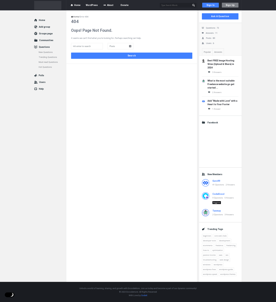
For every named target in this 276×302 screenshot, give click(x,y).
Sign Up (230, 5)
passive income (209, 255)
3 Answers (217, 72)
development (224, 240)
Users (42, 82)
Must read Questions (48, 62)
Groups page (46, 33)
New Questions (46, 52)
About (110, 5)
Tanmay (216, 210)
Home (77, 5)
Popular (207, 52)
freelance (219, 245)
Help (41, 89)
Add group (44, 27)
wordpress (218, 264)
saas (220, 255)
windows (207, 264)
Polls (41, 75)
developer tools (209, 240)
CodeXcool (218, 194)
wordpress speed (210, 274)
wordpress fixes (209, 269)
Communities (46, 40)
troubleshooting (209, 260)
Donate (124, 5)
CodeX (144, 295)
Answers (218, 52)
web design (224, 260)
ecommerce (207, 245)
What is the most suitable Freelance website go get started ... (220, 84)
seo (227, 255)
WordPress (92, 5)
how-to (206, 250)
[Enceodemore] (50, 5)
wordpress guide (226, 269)
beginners (207, 236)
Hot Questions (45, 67)
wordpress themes (227, 274)
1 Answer (216, 109)
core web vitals (220, 236)
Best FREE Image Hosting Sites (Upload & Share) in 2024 (220, 64)
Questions (44, 47)
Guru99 (216, 181)
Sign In (211, 5)
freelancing (230, 245)
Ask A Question (220, 16)
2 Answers (217, 92)
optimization (217, 250)
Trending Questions (48, 57)
